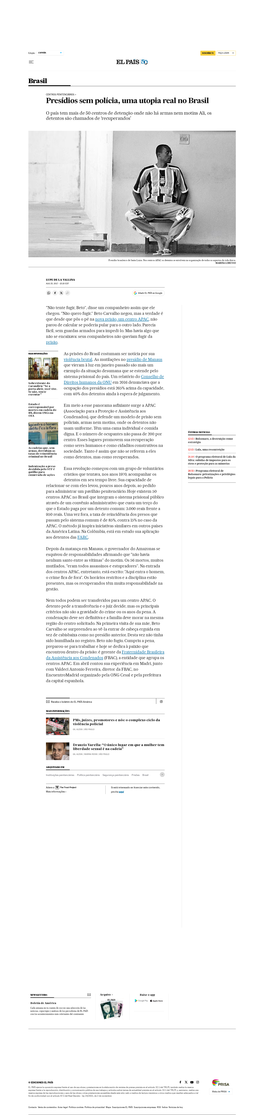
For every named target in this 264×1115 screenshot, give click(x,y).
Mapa (108, 1107)
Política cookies (76, 1107)
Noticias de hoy (176, 1107)
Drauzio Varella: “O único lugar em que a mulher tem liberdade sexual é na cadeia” (118, 747)
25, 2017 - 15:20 (57, 283)
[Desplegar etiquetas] (162, 774)
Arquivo (105, 995)
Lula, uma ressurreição (210, 449)
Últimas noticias (199, 432)
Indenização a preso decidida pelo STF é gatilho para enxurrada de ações (41, 470)
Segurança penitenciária (116, 775)
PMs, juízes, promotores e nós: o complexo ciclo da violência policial (116, 722)
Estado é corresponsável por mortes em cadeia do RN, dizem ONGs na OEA (42, 410)
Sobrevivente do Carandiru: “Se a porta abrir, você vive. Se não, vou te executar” (42, 389)
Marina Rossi (90, 754)
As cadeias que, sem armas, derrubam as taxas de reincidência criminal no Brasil (42, 452)
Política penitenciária (88, 775)
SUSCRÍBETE (208, 53)
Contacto (32, 1107)
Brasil (37, 81)
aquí (121, 791)
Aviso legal (63, 1107)
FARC (82, 537)
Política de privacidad (95, 1107)
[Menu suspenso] (31, 62)
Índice (165, 1107)
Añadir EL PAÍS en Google (150, 293)
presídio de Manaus (145, 359)
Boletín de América (43, 1003)
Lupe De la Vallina (60, 279)
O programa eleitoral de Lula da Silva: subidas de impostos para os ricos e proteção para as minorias (212, 460)
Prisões (136, 775)
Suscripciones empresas (145, 1107)
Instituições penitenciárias (60, 775)
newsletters (38, 995)
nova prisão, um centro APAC (122, 319)
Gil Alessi (77, 729)
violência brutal (78, 359)
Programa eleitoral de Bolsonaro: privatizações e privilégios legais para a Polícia (211, 474)
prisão (51, 342)
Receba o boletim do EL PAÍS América (71, 701)
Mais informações (55, 791)
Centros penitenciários (60, 94)
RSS (159, 1107)
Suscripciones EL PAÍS (122, 1107)
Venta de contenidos (47, 1107)
